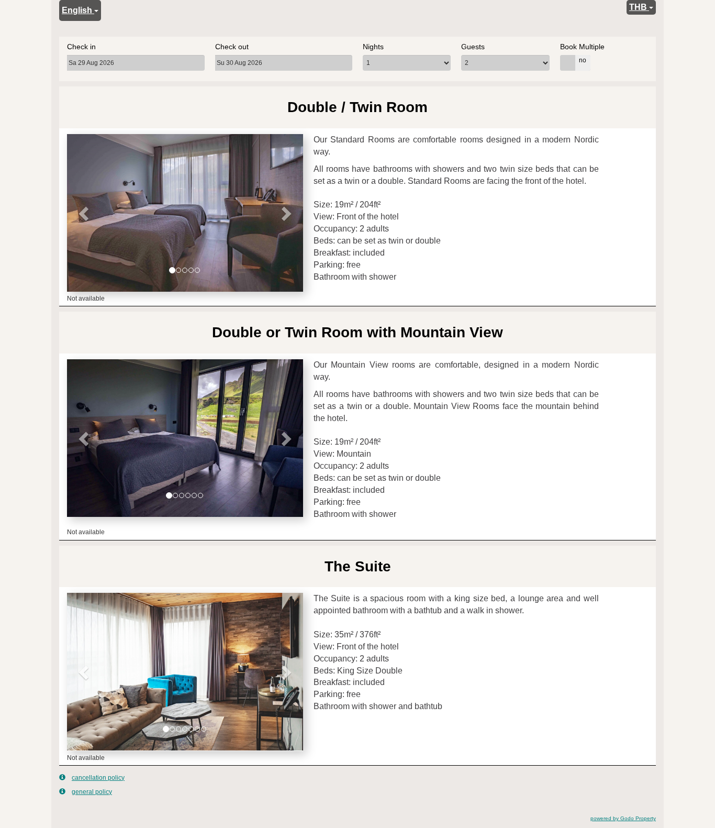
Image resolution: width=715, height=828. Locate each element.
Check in (81, 46)
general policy (92, 792)
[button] (85, 213)
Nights (373, 46)
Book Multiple (582, 46)
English (78, 10)
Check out (232, 46)
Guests (473, 46)
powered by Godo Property (623, 818)
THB (639, 7)
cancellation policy (98, 777)
